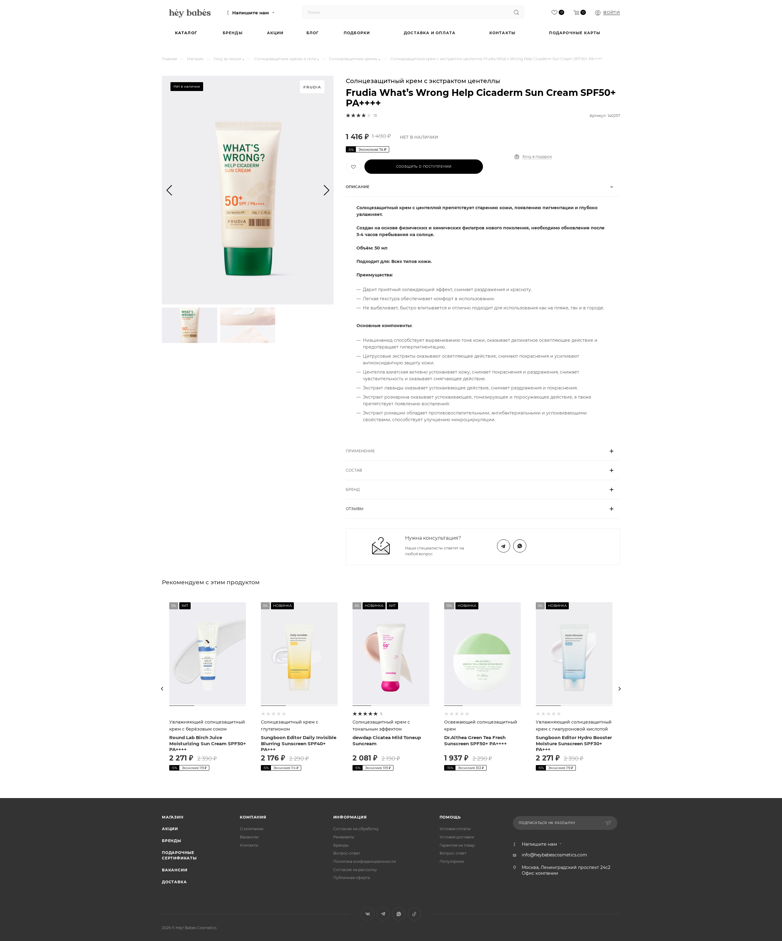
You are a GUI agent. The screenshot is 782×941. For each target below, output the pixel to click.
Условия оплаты (455, 828)
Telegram (503, 546)
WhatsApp (519, 546)
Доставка (174, 882)
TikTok (414, 914)
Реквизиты (343, 837)
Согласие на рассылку (355, 869)
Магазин (173, 817)
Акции (170, 828)
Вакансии (174, 870)
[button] (169, 190)
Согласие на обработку (356, 828)
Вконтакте (367, 914)
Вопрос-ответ (346, 853)
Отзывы (355, 508)
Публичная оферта (351, 877)
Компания (253, 817)
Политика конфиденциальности (364, 861)
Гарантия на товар (457, 845)
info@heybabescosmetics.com (554, 855)
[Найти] (516, 12)
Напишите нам (250, 13)
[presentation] (162, 689)
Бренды (171, 840)
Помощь (450, 817)
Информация (350, 817)
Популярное (452, 861)
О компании (251, 828)
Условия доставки (457, 837)
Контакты (249, 845)
